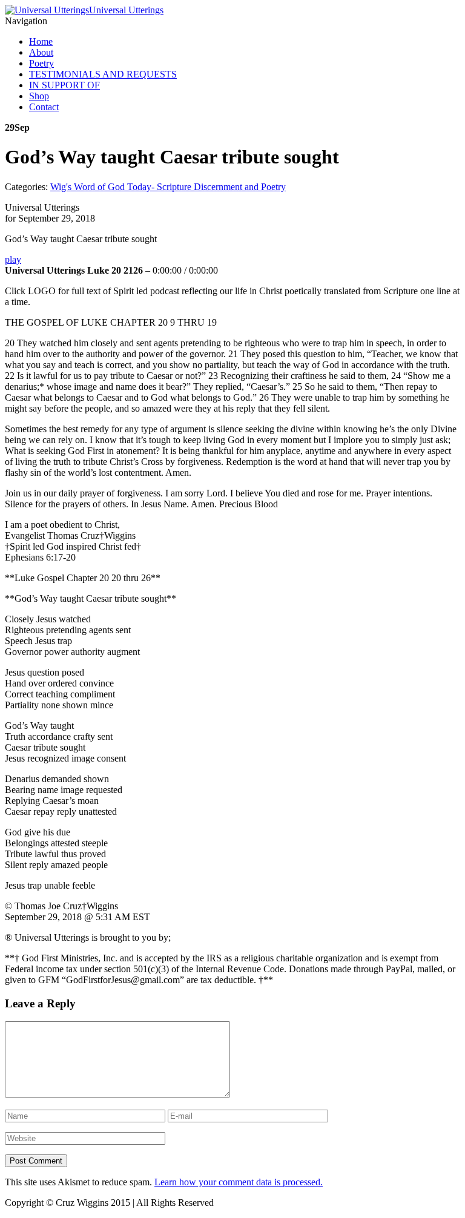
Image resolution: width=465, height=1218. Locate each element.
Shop (39, 96)
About (41, 52)
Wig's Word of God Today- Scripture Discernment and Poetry (168, 187)
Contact (44, 107)
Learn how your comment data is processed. (238, 1182)
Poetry (41, 63)
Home (41, 41)
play (13, 259)
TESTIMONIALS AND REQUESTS (103, 74)
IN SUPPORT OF (64, 85)
